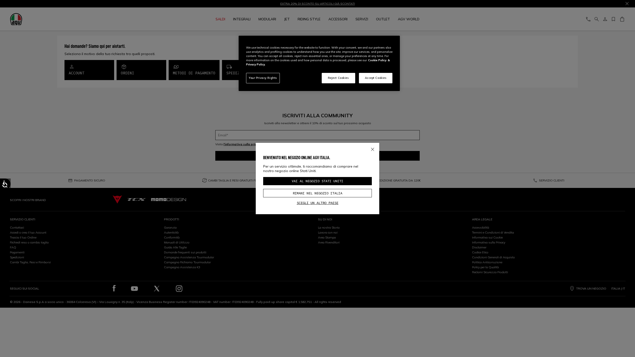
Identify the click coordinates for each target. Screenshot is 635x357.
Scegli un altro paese (317, 203)
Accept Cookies (376, 78)
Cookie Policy (377, 60)
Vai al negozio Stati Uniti (317, 181)
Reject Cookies (338, 78)
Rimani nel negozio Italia (317, 193)
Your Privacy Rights (263, 78)
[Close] (372, 148)
